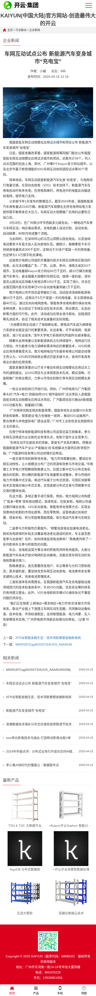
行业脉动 (21, 30)
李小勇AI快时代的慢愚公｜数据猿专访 (32, 765)
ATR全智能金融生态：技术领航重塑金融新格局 (48, 638)
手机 (60, 993)
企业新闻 (34, 30)
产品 (36, 993)
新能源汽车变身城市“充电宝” (26, 710)
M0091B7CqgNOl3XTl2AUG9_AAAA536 (43, 644)
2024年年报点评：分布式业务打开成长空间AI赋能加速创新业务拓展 (41, 751)
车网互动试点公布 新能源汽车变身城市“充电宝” (39, 683)
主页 (10, 30)
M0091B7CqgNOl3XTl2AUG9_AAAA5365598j (38, 669)
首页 (12, 993)
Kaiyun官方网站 (69, 164)
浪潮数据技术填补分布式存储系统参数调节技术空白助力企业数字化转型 (41, 724)
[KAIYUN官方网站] (23, 9)
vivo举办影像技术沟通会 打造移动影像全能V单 (38, 738)
